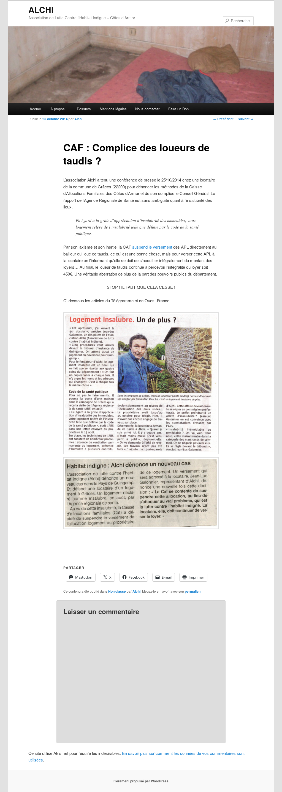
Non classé (117, 591)
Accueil (36, 108)
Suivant (246, 118)
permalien (192, 591)
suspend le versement (152, 247)
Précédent (223, 118)
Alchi (78, 118)
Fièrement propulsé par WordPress (141, 781)
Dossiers (84, 108)
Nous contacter (147, 108)
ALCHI (40, 9)
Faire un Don (178, 108)
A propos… (59, 108)
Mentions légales (113, 108)
